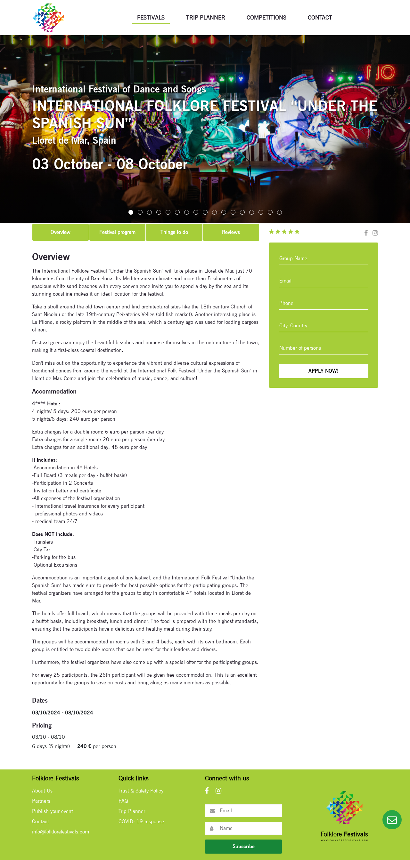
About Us (42, 791)
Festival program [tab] (117, 232)
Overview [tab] (60, 232)
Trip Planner (205, 17)
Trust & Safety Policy (141, 791)
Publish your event (52, 811)
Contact (320, 17)
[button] (130, 212)
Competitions (266, 17)
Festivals (151, 17)
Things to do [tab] (174, 232)
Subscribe (244, 846)
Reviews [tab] (231, 232)
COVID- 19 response (141, 821)
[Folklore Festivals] (48, 17)
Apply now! (323, 371)
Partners (41, 801)
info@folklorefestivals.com (60, 832)
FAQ (123, 801)
